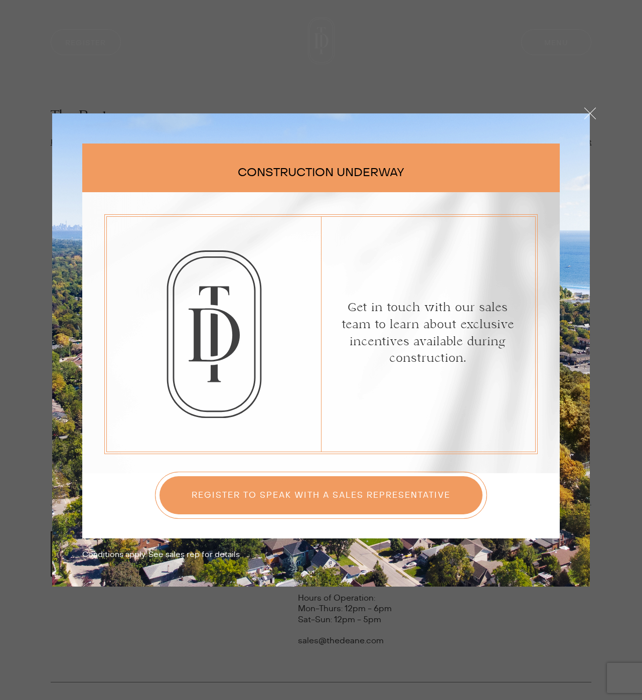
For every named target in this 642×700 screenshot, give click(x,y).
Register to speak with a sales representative (321, 495)
